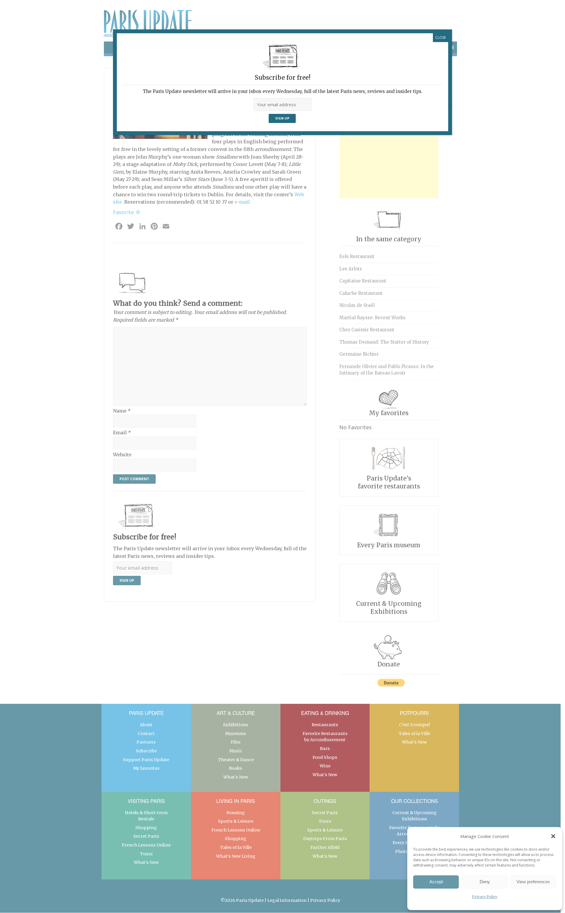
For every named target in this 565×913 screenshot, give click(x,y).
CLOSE (440, 37)
